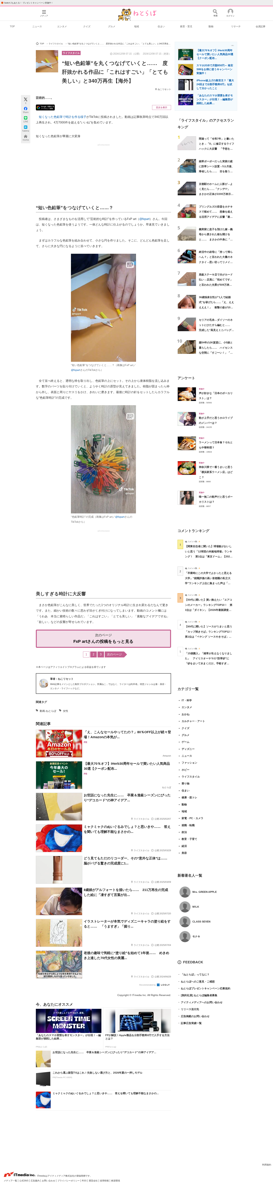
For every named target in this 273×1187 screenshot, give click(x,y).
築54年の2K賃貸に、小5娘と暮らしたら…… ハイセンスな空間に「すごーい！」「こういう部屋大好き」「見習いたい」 (216, 352)
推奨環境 (115, 1180)
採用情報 (104, 1180)
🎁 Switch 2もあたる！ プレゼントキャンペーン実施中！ (27, 3)
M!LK (195, 906)
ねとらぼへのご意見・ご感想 (196, 981)
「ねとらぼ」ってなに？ (193, 974)
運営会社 (93, 1180)
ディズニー (188, 748)
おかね (185, 714)
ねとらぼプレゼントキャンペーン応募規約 (204, 988)
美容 (184, 852)
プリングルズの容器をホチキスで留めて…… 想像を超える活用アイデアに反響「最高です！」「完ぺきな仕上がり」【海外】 (216, 216)
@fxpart (144, 219)
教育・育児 (186, 26)
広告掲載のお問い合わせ (193, 1016)
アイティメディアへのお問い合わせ (200, 1002)
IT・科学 (187, 700)
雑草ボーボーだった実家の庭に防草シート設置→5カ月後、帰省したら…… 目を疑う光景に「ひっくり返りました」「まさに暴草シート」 (216, 171)
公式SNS (24, 1180)
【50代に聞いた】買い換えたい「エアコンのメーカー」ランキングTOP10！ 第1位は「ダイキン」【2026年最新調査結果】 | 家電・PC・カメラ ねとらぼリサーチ (208, 609)
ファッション (189, 762)
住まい (161, 26)
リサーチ (236, 26)
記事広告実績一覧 (190, 1023)
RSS (84, 1180)
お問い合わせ (49, 1180)
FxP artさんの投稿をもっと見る (103, 641)
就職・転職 (188, 825)
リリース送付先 (188, 1009)
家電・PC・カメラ (192, 818)
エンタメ (62, 26)
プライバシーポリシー (68, 1180)
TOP (12, 26)
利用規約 (266, 1164)
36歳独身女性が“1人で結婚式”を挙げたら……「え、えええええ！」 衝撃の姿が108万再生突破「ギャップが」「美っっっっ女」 (216, 307)
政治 (184, 832)
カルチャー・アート (193, 721)
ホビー (185, 769)
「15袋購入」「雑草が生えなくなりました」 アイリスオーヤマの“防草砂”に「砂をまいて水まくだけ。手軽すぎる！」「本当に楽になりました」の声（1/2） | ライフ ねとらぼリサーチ (208, 663)
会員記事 (260, 26)
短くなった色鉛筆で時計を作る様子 (62, 116)
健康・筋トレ (189, 797)
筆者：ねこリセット (62, 678)
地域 (136, 26)
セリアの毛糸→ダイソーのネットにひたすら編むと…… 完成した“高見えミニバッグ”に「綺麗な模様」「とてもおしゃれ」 (216, 330)
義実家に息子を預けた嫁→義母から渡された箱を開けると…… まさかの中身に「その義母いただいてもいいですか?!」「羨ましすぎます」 (216, 239)
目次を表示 (161, 107)
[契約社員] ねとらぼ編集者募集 (197, 995)
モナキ (196, 936)
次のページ (114, 654)
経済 (184, 846)
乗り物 (185, 783)
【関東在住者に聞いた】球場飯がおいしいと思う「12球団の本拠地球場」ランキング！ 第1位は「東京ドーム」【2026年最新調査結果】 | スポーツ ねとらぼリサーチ (208, 556)
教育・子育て (189, 838)
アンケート (186, 378)
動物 (211, 26)
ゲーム (185, 741)
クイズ (86, 26)
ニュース (37, 26)
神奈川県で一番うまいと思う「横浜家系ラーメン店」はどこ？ (216, 472)
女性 (65, 710)
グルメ (111, 26)
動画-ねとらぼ (48, 710)
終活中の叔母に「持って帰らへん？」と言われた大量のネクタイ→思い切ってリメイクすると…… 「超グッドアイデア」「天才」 (216, 262)
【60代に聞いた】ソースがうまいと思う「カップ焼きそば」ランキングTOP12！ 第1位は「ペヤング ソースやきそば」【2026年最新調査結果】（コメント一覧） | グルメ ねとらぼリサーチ (210, 636)
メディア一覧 (11, 1180)
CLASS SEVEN (201, 921)
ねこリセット (164, 89)
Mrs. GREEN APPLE (204, 891)
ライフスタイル (71, 53)
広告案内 (35, 1180)
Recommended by (147, 985)
